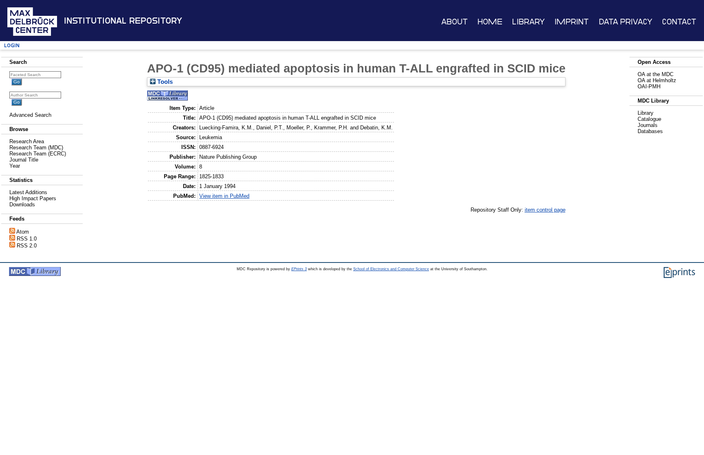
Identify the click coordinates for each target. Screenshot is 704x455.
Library (528, 22)
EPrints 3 (299, 269)
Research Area (26, 141)
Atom (22, 232)
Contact (679, 22)
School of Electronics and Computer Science (391, 269)
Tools (164, 82)
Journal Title (23, 160)
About (454, 22)
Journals (648, 125)
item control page (545, 210)
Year (14, 166)
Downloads (22, 204)
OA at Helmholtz (657, 80)
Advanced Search (30, 115)
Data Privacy (625, 22)
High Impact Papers (32, 198)
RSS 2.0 (27, 246)
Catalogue (649, 119)
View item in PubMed (224, 196)
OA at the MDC (655, 74)
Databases (650, 131)
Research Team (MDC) (36, 147)
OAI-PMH (649, 86)
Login (12, 45)
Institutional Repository (123, 21)
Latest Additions (28, 192)
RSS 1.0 (27, 239)
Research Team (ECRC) (37, 154)
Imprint (571, 22)
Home (489, 22)
